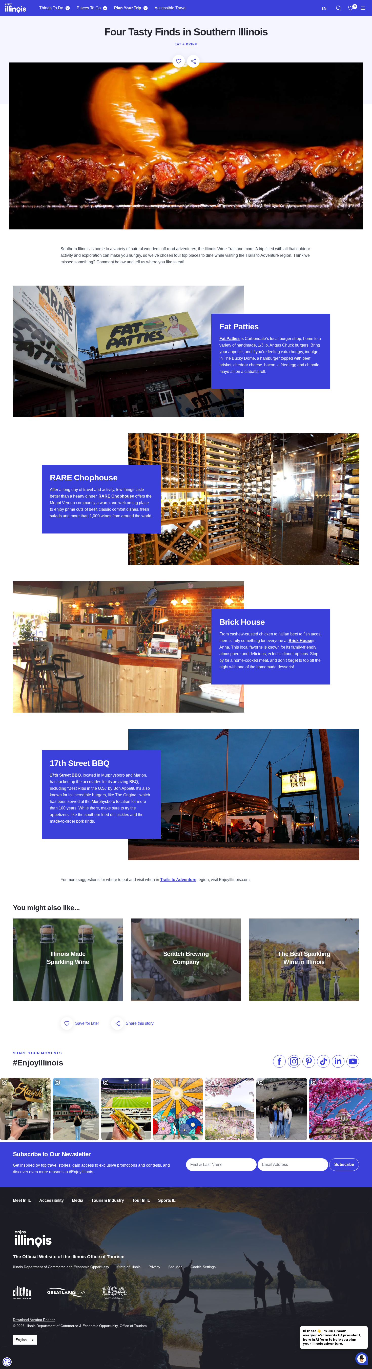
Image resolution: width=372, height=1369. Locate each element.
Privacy (154, 1267)
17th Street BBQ (65, 775)
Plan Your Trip (127, 8)
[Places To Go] (105, 8)
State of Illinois (128, 1267)
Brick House (300, 640)
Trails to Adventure (178, 880)
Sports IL (167, 1200)
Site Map (175, 1267)
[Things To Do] (67, 8)
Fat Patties (229, 338)
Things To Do (51, 8)
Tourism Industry (107, 1200)
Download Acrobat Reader (34, 1320)
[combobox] (324, 8)
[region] (339, 8)
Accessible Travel (171, 8)
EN (324, 8)
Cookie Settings (203, 1267)
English (21, 1340)
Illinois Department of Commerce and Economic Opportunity (61, 1267)
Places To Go (89, 8)
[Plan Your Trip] (145, 8)
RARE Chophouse (116, 496)
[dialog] (7, 1361)
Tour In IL (141, 1200)
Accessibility (51, 1200)
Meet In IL (22, 1200)
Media (77, 1200)
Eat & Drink (186, 44)
